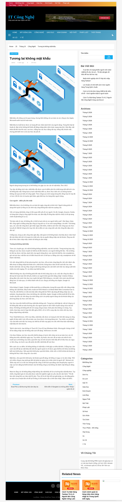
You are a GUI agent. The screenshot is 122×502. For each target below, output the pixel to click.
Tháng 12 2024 (88, 182)
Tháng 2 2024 (87, 223)
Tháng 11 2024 (88, 186)
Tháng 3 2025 (87, 170)
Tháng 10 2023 (88, 239)
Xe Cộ (20, 5)
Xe (83, 436)
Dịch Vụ (85, 374)
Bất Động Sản (19, 3)
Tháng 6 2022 (87, 296)
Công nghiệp (87, 370)
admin (13, 62)
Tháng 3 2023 (87, 268)
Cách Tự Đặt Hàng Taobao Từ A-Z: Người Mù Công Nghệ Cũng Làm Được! (69, 496)
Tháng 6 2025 (87, 157)
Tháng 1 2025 (87, 178)
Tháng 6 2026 (87, 112)
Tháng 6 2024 (87, 206)
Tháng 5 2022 (87, 301)
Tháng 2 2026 (87, 129)
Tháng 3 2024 (87, 219)
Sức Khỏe (86, 415)
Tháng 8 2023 (87, 247)
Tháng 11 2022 (88, 284)
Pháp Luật (66, 3)
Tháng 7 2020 (87, 329)
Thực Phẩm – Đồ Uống (90, 428)
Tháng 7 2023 (87, 251)
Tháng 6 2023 (87, 256)
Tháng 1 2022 (87, 317)
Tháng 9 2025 (87, 145)
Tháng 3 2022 (87, 309)
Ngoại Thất (86, 399)
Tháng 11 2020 (88, 325)
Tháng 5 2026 (87, 116)
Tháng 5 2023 (87, 260)
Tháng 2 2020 (87, 346)
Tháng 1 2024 (87, 227)
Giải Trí (85, 383)
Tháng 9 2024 (87, 194)
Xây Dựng (86, 432)
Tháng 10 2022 (88, 288)
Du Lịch (85, 379)
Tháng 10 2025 (88, 141)
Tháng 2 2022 (87, 313)
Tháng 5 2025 (87, 161)
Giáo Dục (39, 3)
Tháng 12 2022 (88, 280)
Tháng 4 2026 (87, 120)
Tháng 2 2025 (87, 174)
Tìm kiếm (84, 53)
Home (11, 3)
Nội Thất (57, 3)
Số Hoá (85, 411)
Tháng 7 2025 (87, 153)
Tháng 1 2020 (87, 350)
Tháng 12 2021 (88, 321)
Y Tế (26, 5)
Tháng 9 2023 (87, 243)
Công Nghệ (30, 3)
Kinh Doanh (48, 3)
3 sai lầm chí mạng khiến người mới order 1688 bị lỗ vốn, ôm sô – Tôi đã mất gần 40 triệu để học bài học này (96, 72)
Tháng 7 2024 (87, 202)
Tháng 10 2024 (88, 190)
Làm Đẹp (86, 395)
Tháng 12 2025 (88, 137)
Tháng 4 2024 (87, 215)
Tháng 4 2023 (87, 264)
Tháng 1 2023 (87, 276)
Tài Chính (86, 419)
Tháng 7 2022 (87, 292)
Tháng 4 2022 (87, 305)
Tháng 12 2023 (88, 231)
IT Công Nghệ (21, 17)
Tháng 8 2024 (87, 198)
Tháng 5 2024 (87, 210)
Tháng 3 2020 (87, 341)
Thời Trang (12, 5)
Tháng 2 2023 (87, 272)
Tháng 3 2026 (87, 125)
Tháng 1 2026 (87, 133)
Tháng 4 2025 (87, 165)
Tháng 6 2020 (87, 333)
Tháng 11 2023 (88, 235)
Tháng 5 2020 (87, 337)
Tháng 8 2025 (87, 149)
